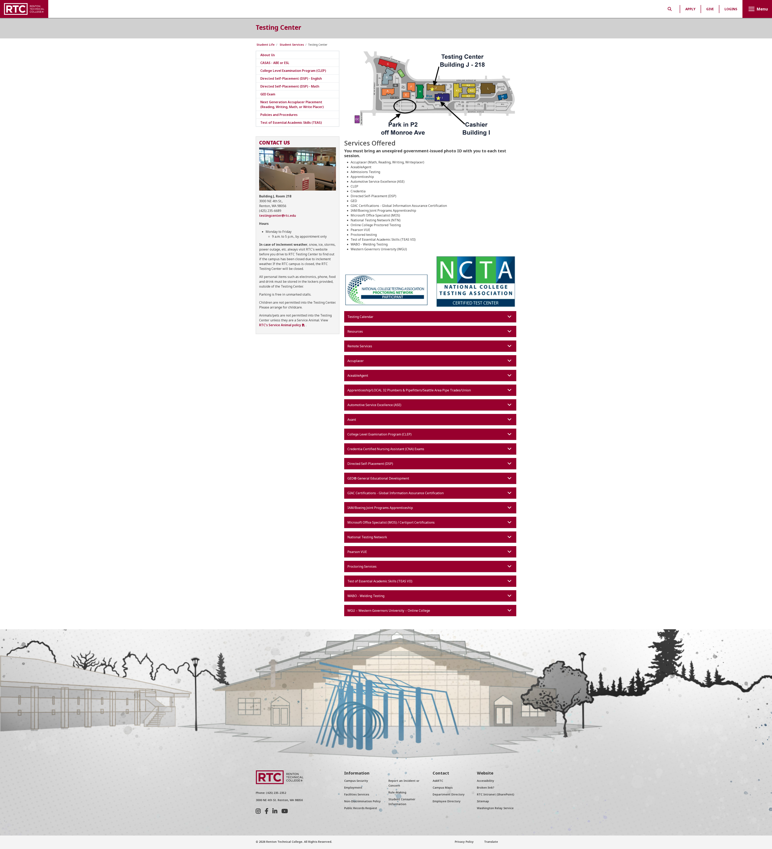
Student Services (292, 44)
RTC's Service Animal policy (280, 325)
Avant (351, 419)
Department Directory (449, 794)
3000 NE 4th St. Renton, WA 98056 (279, 800)
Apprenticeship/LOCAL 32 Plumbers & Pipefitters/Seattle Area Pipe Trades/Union (409, 390)
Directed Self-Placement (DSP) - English (291, 78)
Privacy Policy (464, 842)
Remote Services (359, 346)
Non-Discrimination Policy (362, 801)
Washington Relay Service (495, 808)
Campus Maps (443, 787)
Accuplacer (355, 361)
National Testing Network (367, 537)
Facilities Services (356, 794)
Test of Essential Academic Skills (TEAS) (291, 122)
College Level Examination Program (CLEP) (379, 434)
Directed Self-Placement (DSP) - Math (289, 86)
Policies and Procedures (279, 114)
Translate (490, 842)
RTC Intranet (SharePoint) (495, 794)
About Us (267, 55)
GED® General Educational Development (378, 478)
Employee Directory (447, 801)
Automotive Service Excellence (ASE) (374, 405)
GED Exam (267, 94)
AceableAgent (357, 375)
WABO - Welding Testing (365, 596)
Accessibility (485, 781)
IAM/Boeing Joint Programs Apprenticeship (380, 507)
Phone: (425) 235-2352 (271, 793)
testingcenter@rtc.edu (277, 215)
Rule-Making (397, 792)
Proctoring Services (362, 566)
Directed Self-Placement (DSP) (370, 463)
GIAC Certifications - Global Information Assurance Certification (395, 493)
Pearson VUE (357, 552)
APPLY (690, 9)
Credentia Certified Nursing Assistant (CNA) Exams (385, 449)
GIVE (710, 9)
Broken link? (485, 787)
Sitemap (483, 801)
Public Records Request (360, 808)
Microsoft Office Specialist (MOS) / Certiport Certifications (391, 522)
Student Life (266, 44)
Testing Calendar (360, 317)
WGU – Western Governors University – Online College (388, 610)
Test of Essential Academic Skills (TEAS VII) (379, 581)
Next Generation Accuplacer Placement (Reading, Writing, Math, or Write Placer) (292, 104)
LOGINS (731, 9)
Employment (353, 787)
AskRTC (438, 781)
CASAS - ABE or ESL (274, 63)
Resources (355, 331)
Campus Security (356, 781)
